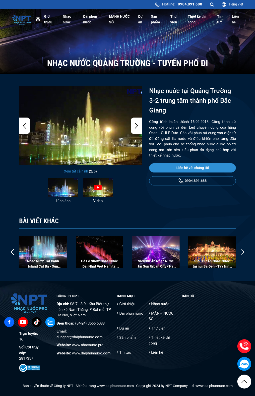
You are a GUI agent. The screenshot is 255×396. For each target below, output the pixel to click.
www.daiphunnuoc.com (91, 353)
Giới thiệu (127, 304)
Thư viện (158, 328)
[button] (24, 125)
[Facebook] (9, 322)
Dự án (124, 328)
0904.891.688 (196, 181)
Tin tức (125, 352)
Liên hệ (157, 352)
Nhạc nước (160, 304)
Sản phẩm (127, 337)
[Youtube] (23, 322)
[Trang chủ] (38, 19)
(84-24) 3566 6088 (90, 323)
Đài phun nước (131, 313)
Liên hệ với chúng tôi (192, 168)
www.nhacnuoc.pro (88, 345)
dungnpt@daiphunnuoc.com (80, 337)
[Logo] (22, 19)
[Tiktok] (37, 322)
